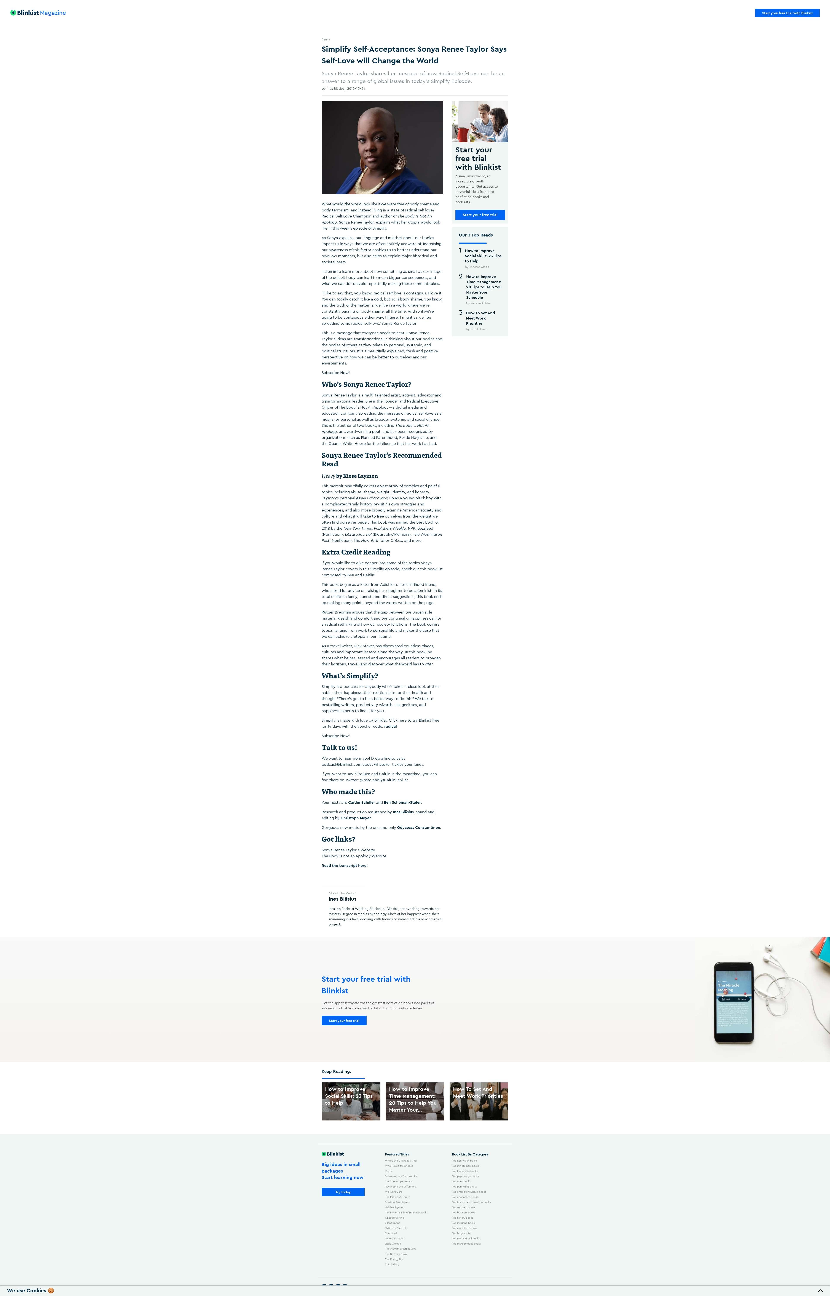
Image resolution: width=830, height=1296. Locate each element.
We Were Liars (393, 1191)
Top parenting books (464, 1186)
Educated (391, 1233)
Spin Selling (392, 1264)
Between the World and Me (401, 1176)
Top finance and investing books (471, 1202)
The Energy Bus (394, 1259)
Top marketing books (464, 1228)
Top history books (462, 1217)
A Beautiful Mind (394, 1217)
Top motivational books (466, 1238)
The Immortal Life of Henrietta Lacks (406, 1212)
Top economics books (465, 1197)
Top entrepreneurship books (469, 1191)
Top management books (466, 1243)
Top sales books (461, 1181)
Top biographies (461, 1233)
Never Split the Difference (400, 1186)
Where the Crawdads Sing (401, 1160)
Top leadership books (464, 1171)
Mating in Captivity (396, 1228)
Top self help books (463, 1207)
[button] (415, 1291)
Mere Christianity (395, 1238)
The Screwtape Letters (398, 1181)
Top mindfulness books (465, 1165)
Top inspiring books (463, 1222)
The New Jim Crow (396, 1254)
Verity (388, 1171)
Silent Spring (393, 1222)
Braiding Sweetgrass (397, 1202)
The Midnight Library (397, 1197)
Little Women (393, 1243)
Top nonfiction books (464, 1160)
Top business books (463, 1212)
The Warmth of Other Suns (400, 1248)
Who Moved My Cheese (399, 1165)
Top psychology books (465, 1176)
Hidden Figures (394, 1207)
